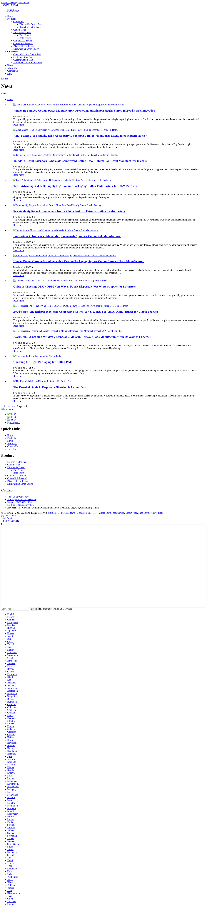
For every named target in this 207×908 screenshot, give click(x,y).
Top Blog (11, 449)
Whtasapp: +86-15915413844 (21, 499)
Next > (10, 406)
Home (10, 16)
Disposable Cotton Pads (30, 24)
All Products (157, 513)
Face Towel (25, 35)
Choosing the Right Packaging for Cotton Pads (42, 362)
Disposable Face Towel (88, 513)
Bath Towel (25, 38)
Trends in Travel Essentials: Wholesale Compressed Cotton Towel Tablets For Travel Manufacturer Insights (80, 160)
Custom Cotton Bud (23, 57)
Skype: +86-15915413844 (19, 502)
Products (11, 18)
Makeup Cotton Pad (17, 462)
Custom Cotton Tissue (24, 60)
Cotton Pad (18, 21)
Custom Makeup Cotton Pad (27, 54)
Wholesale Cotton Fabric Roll (27, 62)
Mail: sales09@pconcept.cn (20, 505)
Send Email (6, 518)
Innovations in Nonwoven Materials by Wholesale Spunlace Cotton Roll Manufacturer (67, 236)
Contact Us (12, 70)
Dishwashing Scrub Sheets (26, 49)
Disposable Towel (22, 32)
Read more (18, 124)
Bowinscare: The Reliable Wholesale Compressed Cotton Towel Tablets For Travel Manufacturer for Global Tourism (85, 311)
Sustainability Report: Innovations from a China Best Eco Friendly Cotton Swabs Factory (69, 211)
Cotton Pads (131, 513)
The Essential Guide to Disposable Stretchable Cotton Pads (49, 387)
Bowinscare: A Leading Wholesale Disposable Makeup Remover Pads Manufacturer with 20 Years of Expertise (82, 336)
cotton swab (118, 513)
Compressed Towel (22, 40)
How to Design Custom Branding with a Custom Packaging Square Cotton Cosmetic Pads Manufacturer (78, 261)
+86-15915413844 (10, 5)
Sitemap (52, 513)
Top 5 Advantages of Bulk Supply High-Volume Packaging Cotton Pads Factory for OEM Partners (75, 186)
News (10, 65)
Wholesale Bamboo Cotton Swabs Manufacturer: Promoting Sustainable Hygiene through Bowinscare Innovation (84, 110)
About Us (12, 68)
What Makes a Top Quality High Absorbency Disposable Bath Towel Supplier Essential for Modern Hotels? (80, 135)
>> (15, 406)
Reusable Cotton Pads (29, 27)
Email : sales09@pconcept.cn (15, 2)
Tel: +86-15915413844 (18, 496)
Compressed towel (66, 513)
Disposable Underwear (24, 46)
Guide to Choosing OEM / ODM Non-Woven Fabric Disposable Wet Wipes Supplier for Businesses (74, 286)
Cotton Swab (19, 29)
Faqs (9, 73)
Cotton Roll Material (23, 43)
